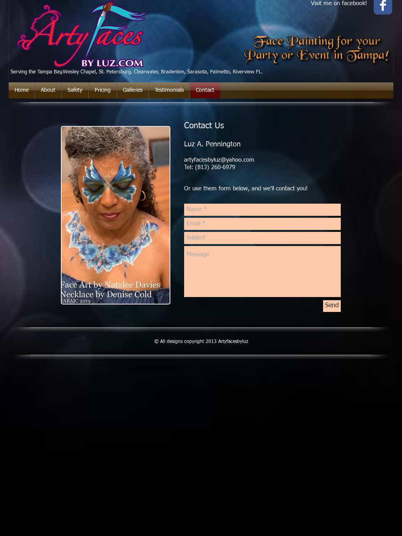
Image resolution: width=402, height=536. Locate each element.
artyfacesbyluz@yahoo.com (219, 160)
